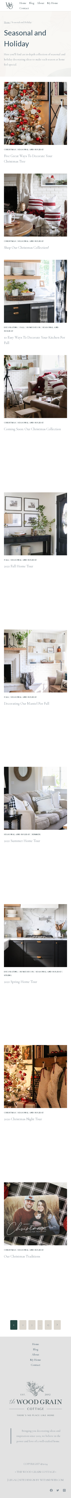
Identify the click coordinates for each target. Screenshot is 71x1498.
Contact (24, 8)
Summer (36, 834)
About (40, 3)
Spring (8, 975)
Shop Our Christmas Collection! (26, 247)
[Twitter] (58, 1490)
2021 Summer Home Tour (22, 841)
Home (22, 3)
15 (48, 1325)
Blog (31, 3)
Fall (22, 327)
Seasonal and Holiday (31, 149)
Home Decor (33, 327)
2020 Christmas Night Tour (23, 1119)
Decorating (11, 327)
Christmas (10, 149)
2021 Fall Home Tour (18, 566)
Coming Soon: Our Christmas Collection (32, 429)
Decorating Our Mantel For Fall (26, 703)
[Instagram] (64, 1490)
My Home (52, 3)
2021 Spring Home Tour (20, 982)
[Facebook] (51, 1490)
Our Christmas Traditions (22, 1256)
